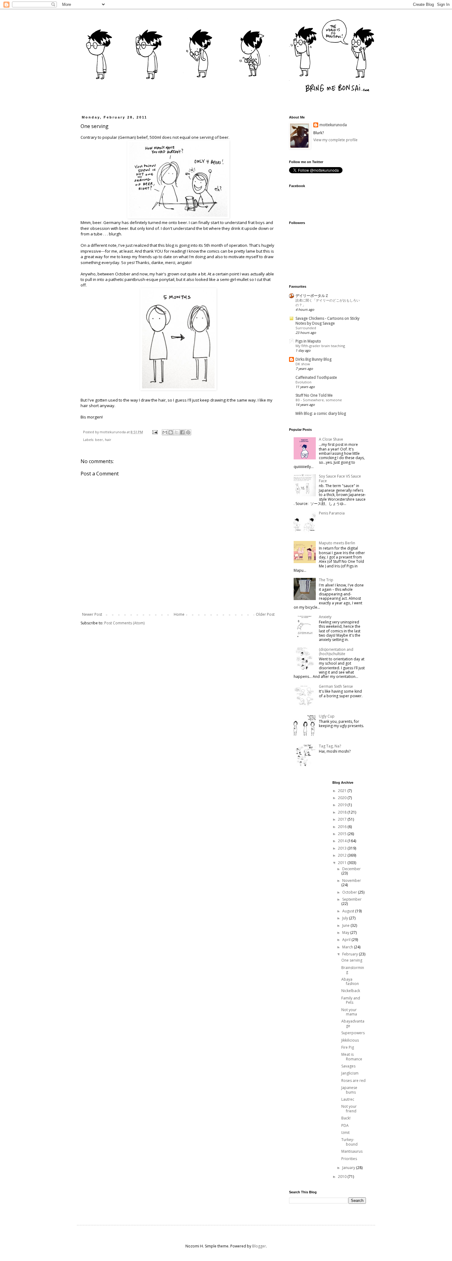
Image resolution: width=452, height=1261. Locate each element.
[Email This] (165, 432)
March (348, 947)
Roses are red (353, 1080)
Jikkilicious (350, 1040)
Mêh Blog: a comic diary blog (320, 413)
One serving (351, 960)
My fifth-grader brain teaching (320, 345)
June (346, 925)
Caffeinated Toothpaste (316, 377)
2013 (342, 848)
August (348, 911)
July (345, 918)
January (349, 1167)
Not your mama (349, 1012)
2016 (342, 826)
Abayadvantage (352, 1023)
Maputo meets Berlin (337, 543)
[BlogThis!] (171, 432)
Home (179, 614)
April (346, 939)
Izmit (345, 1132)
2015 (342, 833)
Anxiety (325, 616)
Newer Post (92, 614)
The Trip (326, 579)
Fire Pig (347, 1047)
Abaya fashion (350, 981)
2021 (342, 790)
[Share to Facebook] (182, 432)
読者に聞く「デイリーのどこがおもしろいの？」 (327, 302)
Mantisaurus (352, 1151)
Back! (346, 1118)
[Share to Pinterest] (188, 432)
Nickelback (350, 990)
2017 (342, 819)
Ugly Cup (327, 716)
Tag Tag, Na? (330, 746)
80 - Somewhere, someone (318, 400)
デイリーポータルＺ (312, 295)
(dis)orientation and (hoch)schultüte (336, 651)
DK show (302, 364)
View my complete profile (335, 139)
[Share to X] (176, 432)
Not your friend (349, 1108)
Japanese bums (349, 1090)
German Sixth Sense (336, 686)
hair (108, 439)
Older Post (265, 614)
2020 (342, 797)
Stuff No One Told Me (314, 395)
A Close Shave (331, 439)
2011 (342, 862)
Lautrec (347, 1099)
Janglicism (350, 1073)
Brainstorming (352, 970)
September (352, 899)
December (351, 868)
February (350, 954)
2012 (342, 855)
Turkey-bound (349, 1142)
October (350, 892)
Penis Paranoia (332, 513)
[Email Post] (155, 432)
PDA (345, 1125)
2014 (342, 840)
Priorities (349, 1158)
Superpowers (353, 1032)
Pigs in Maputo (308, 341)
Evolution (303, 382)
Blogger (259, 1246)
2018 (342, 812)
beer (99, 439)
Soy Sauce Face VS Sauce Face (340, 478)
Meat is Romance (351, 1056)
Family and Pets (350, 1000)
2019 (342, 804)
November (351, 880)
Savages (348, 1066)
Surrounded (305, 328)
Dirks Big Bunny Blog (313, 359)
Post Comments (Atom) (124, 623)
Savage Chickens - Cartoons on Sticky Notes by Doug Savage (327, 321)
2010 (342, 1176)
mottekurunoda (333, 124)
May (346, 932)
